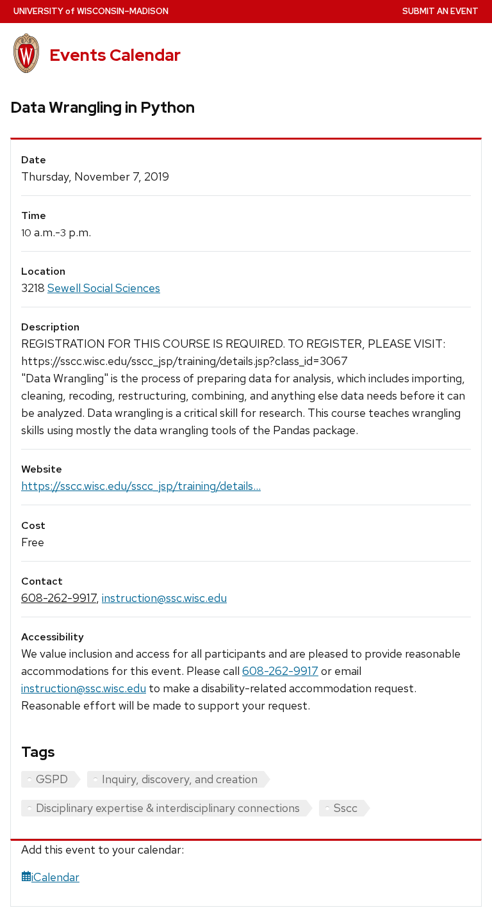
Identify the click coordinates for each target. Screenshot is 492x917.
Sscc (345, 807)
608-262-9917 (58, 597)
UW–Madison (90, 11)
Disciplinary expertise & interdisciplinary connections (168, 807)
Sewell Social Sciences (103, 287)
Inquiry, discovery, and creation (180, 779)
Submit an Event (440, 11)
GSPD (52, 779)
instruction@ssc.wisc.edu (164, 597)
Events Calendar (115, 55)
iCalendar (55, 877)
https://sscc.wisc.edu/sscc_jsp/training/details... (141, 485)
